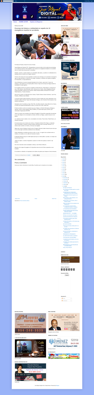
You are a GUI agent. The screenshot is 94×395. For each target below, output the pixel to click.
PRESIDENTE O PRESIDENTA (69, 234)
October (65, 181)
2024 (63, 162)
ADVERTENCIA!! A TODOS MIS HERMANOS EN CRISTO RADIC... (70, 193)
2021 (63, 167)
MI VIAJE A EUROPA (67, 224)
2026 (63, 159)
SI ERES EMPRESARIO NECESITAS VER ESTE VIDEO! (70, 211)
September (65, 182)
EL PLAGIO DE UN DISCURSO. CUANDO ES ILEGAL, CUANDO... (70, 207)
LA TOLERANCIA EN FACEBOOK (69, 208)
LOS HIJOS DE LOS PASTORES (69, 237)
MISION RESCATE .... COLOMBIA (70, 213)
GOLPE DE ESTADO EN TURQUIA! (70, 216)
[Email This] (33, 155)
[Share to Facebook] (37, 155)
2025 (63, 160)
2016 (63, 176)
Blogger (57, 385)
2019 (63, 170)
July (64, 186)
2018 (63, 172)
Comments (65, 300)
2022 (63, 165)
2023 (63, 164)
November (65, 179)
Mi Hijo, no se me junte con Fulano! (70, 215)
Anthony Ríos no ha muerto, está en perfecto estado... (70, 201)
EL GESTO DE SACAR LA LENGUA (70, 235)
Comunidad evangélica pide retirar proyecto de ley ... (70, 219)
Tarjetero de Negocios (36, 21)
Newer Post (17, 198)
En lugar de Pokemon (67, 187)
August (64, 184)
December (65, 177)
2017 (63, 174)
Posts (64, 298)
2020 (63, 169)
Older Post (54, 198)
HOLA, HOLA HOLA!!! (67, 247)
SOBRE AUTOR (23, 21)
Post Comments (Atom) (24, 200)
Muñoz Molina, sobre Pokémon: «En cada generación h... (70, 198)
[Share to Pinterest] (39, 155)
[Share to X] (36, 155)
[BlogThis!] (35, 155)
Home (15, 21)
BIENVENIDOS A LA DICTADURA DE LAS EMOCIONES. (70, 245)
